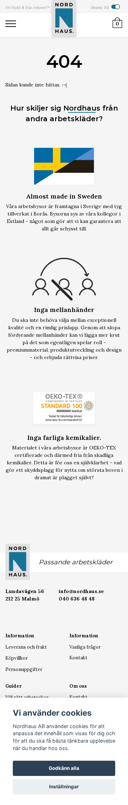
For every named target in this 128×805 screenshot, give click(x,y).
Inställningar (64, 786)
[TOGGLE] (14, 25)
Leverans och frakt (26, 647)
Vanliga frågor (85, 647)
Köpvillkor (16, 658)
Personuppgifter (23, 669)
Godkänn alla (64, 768)
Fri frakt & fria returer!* (27, 7)
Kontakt (78, 658)
